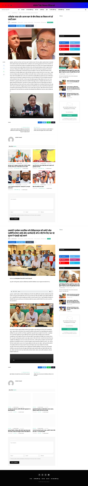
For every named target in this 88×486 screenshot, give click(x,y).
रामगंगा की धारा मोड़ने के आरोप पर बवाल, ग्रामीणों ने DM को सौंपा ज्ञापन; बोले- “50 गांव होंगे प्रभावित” (44, 431)
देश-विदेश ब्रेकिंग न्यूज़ (53, 9)
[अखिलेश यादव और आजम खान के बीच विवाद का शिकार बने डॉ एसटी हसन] (31, 43)
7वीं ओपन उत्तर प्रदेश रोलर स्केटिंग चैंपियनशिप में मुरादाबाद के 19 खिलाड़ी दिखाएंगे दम (19, 409)
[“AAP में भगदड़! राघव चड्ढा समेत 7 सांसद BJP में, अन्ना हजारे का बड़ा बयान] (19, 177)
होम (18, 9)
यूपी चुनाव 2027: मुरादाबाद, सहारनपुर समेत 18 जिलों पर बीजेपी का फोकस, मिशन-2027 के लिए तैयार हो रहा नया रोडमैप (19, 166)
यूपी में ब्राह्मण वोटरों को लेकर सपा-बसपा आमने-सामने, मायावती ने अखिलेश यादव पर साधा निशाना (73, 94)
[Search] (85, 5)
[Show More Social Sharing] (35, 26)
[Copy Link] (4, 74)
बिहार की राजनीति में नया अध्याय (38, 186)
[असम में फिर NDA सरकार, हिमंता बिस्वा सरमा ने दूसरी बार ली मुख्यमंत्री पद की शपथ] (44, 155)
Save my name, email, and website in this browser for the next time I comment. (26, 215)
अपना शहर (22, 9)
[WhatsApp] (4, 71)
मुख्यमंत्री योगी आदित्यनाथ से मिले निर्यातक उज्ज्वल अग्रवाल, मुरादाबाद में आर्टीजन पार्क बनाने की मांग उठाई (43, 409)
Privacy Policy (70, 119)
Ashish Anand (14, 22)
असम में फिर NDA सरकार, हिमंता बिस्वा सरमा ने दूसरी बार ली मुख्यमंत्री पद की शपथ (43, 166)
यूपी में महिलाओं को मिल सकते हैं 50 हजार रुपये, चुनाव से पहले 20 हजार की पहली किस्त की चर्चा (69, 71)
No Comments (37, 22)
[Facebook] (4, 65)
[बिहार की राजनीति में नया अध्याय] (44, 177)
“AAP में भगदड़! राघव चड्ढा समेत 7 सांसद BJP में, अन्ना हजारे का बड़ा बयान (19, 187)
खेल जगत (36, 9)
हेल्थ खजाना (68, 9)
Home (31, 478)
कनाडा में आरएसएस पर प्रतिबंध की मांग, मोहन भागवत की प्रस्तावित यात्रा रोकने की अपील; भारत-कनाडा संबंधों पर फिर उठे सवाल (73, 88)
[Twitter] (4, 68)
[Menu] (85, 9)
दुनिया (47, 9)
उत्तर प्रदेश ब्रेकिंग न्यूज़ (29, 9)
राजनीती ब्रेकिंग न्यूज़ (61, 9)
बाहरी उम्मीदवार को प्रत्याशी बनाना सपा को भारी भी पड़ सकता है (20, 374)
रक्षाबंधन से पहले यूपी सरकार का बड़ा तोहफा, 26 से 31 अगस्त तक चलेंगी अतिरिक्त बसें (73, 81)
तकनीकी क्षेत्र (42, 9)
